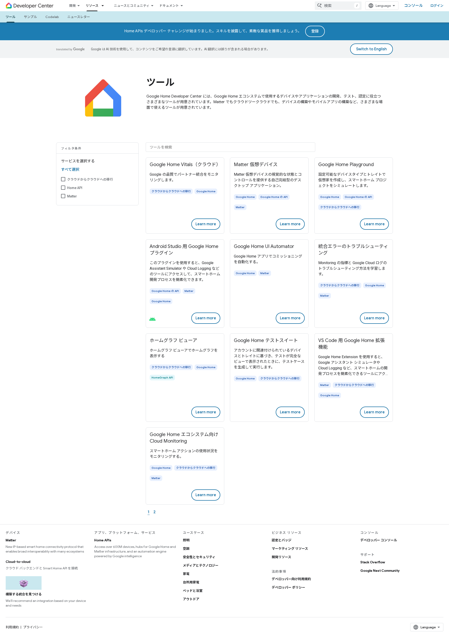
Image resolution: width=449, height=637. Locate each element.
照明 (186, 540)
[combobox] (338, 5)
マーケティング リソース (290, 548)
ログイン (436, 5)
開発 (72, 6)
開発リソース (281, 557)
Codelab (52, 17)
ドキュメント (169, 6)
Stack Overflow (372, 562)
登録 (315, 31)
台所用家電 (191, 582)
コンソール (413, 5)
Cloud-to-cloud (18, 562)
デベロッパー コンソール (378, 540)
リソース (92, 6)
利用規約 (12, 627)
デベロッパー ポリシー (288, 587)
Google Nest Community (380, 570)
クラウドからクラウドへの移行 (90, 179)
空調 (186, 548)
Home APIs (102, 540)
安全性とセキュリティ (199, 557)
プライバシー (33, 627)
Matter (72, 196)
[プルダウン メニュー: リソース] (104, 5)
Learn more (206, 224)
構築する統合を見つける (24, 594)
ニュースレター (78, 17)
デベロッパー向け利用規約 (291, 579)
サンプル (30, 17)
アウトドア (191, 599)
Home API (74, 188)
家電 (186, 574)
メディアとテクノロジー (200, 565)
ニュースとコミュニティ (131, 6)
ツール (10, 17)
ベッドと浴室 (193, 591)
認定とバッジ (281, 540)
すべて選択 (70, 169)
